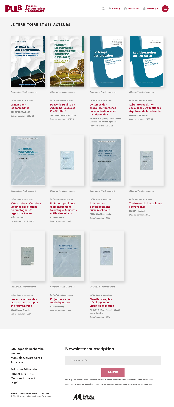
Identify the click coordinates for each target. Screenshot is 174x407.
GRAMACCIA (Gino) (99, 118)
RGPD (46, 393)
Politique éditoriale (24, 369)
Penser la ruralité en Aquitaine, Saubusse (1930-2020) (62, 108)
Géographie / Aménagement (23, 92)
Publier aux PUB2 (22, 374)
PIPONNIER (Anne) (107, 122)
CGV (40, 393)
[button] (165, 8)
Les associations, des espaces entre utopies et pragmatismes (24, 302)
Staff (14, 383)
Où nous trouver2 (23, 378)
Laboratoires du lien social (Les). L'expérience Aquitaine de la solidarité (145, 108)
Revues (15, 353)
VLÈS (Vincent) (17, 217)
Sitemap (14, 393)
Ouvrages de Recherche (27, 349)
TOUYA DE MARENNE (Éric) (63, 115)
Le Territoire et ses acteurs (22, 100)
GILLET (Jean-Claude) (20, 310)
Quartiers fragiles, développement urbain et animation (102, 302)
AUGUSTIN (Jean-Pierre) (101, 310)
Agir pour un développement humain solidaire (100, 207)
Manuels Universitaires (26, 357)
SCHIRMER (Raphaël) (20, 112)
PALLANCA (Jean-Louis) (100, 214)
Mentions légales (28, 393)
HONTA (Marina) (137, 211)
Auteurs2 (17, 362)
